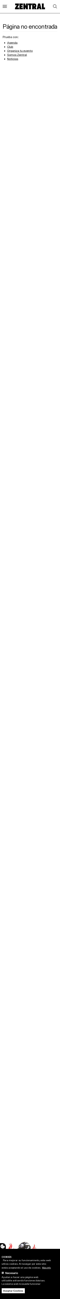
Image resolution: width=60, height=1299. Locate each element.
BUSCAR (55, 6)
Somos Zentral (17, 55)
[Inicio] (30, 6)
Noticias (12, 59)
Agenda (12, 42)
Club (10, 46)
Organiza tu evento (20, 50)
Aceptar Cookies (13, 1290)
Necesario (11, 1272)
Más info (46, 1267)
